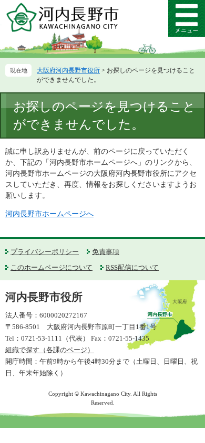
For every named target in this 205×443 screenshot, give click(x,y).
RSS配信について (132, 267)
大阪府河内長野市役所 (68, 70)
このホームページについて (52, 267)
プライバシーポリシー (45, 252)
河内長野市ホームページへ (49, 214)
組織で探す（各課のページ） (49, 350)
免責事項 (105, 252)
